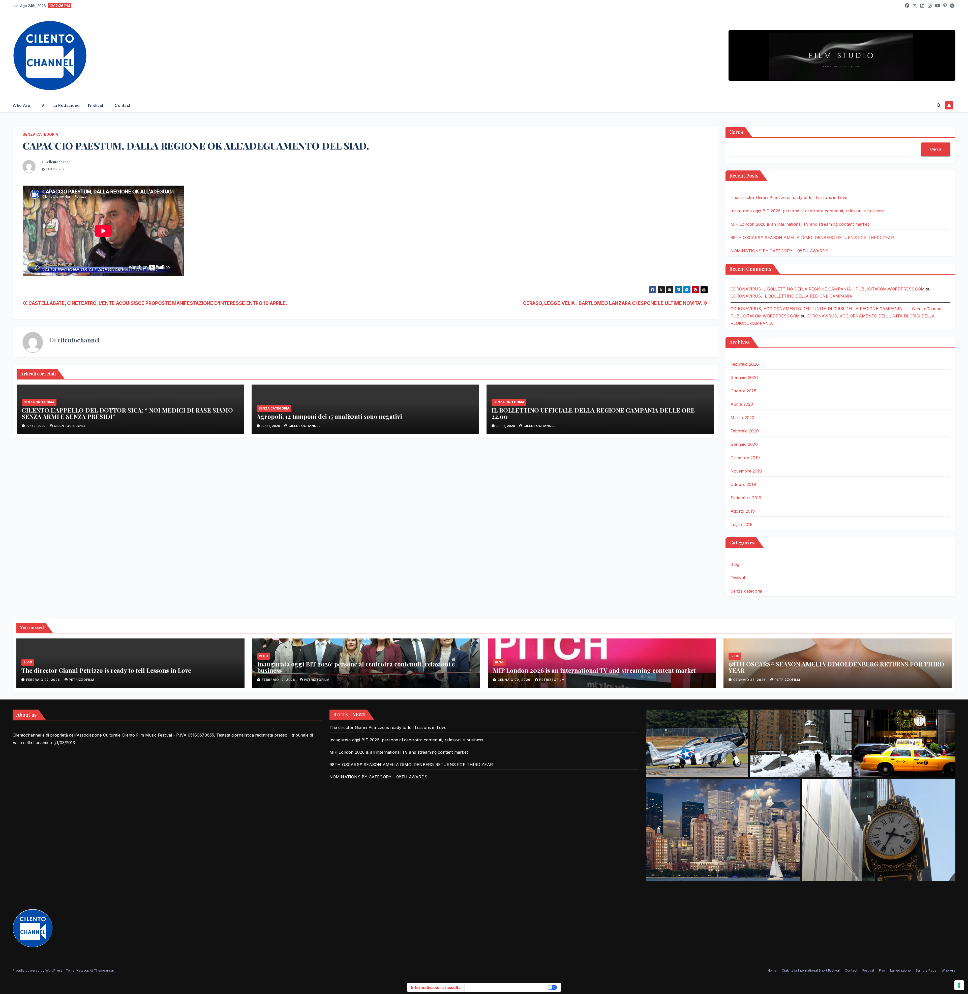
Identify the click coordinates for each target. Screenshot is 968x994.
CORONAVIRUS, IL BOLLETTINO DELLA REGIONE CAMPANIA (791, 296)
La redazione (66, 105)
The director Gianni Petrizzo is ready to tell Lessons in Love (789, 197)
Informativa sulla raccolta (436, 987)
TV (41, 105)
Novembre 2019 (746, 471)
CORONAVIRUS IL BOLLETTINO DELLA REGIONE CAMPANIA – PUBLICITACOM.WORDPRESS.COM (828, 288)
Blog (735, 564)
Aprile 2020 (742, 404)
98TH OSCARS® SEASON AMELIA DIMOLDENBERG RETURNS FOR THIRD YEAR (812, 237)
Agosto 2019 (743, 511)
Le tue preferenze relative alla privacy (506, 987)
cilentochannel (59, 162)
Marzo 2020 (742, 417)
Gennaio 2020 (744, 444)
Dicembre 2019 (745, 457)
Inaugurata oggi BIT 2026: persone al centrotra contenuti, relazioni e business (808, 210)
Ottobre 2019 (743, 484)
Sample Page (926, 970)
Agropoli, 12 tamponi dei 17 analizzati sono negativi (329, 416)
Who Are (22, 105)
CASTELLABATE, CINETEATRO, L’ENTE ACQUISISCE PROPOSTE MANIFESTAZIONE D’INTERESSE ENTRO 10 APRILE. (157, 303)
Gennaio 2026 (744, 377)
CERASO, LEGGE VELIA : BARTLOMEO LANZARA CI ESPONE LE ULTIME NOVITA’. (613, 303)
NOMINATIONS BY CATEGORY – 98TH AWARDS (779, 250)
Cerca (736, 131)
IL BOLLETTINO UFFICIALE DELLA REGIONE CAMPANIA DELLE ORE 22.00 (593, 413)
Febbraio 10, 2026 (279, 680)
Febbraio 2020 (745, 430)
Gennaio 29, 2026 (514, 680)
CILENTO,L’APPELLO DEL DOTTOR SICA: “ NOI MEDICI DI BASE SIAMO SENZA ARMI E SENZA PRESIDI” (127, 413)
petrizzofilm (81, 680)
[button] (939, 105)
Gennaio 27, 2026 (750, 680)
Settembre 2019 (746, 497)
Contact (123, 105)
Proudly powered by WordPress (38, 970)
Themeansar (104, 970)
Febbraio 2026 (745, 364)
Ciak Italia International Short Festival (811, 970)
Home (772, 970)
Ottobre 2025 (743, 390)
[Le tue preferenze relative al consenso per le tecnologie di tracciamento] (959, 985)
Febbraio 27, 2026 (43, 680)
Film (882, 970)
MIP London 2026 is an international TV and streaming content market (800, 224)
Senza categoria (40, 134)
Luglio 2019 (742, 524)
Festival (96, 105)
